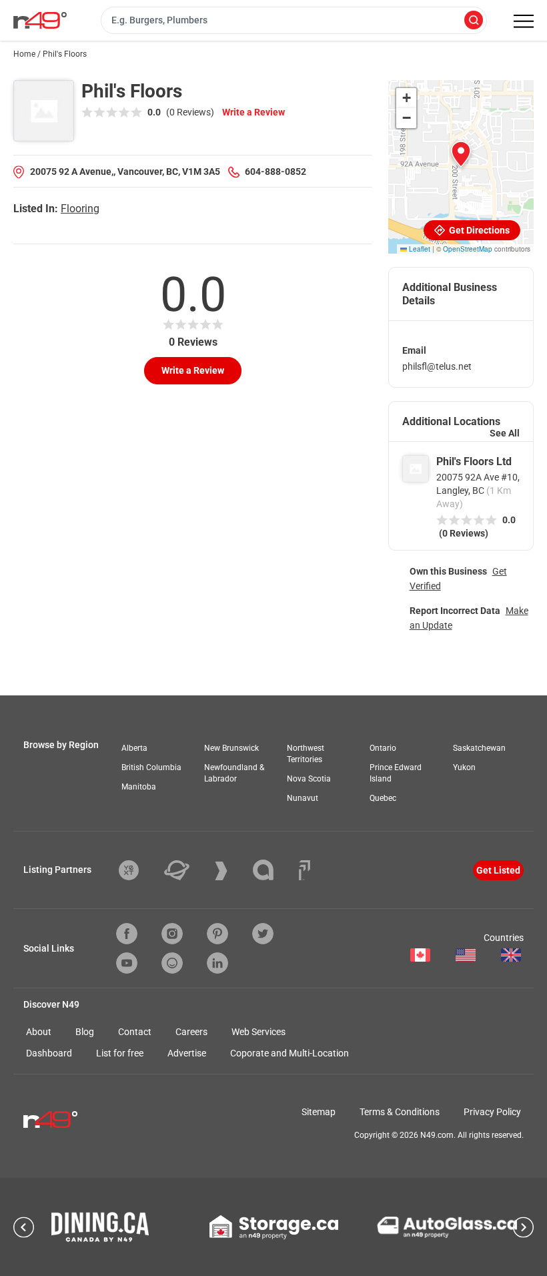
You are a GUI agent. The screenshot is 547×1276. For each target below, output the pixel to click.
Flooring (80, 208)
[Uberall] (186, 870)
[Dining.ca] (100, 1227)
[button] (461, 154)
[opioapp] (172, 963)
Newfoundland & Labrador (234, 773)
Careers (191, 1031)
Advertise (186, 1053)
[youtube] (126, 963)
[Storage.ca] (274, 1227)
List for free (119, 1053)
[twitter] (262, 933)
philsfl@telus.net (437, 366)
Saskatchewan (479, 748)
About (38, 1031)
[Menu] (524, 21)
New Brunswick (231, 748)
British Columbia (151, 767)
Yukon (464, 767)
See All (505, 433)
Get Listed (498, 870)
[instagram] (172, 933)
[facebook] (126, 933)
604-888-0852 (275, 171)
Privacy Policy (492, 1111)
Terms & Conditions (400, 1111)
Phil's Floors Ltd (474, 461)
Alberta (134, 748)
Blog (84, 1031)
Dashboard (49, 1053)
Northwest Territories (305, 753)
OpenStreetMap (467, 249)
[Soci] (304, 870)
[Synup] (231, 871)
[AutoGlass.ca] (447, 1227)
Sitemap (319, 1111)
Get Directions (478, 230)
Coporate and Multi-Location (289, 1053)
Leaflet (418, 249)
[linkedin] (217, 963)
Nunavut (302, 798)
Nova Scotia (309, 778)
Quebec (383, 798)
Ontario (383, 748)
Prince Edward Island (396, 773)
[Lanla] (273, 870)
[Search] (473, 21)
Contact (134, 1031)
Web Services (258, 1031)
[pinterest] (217, 933)
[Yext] (138, 870)
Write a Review (253, 112)
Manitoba (138, 786)
